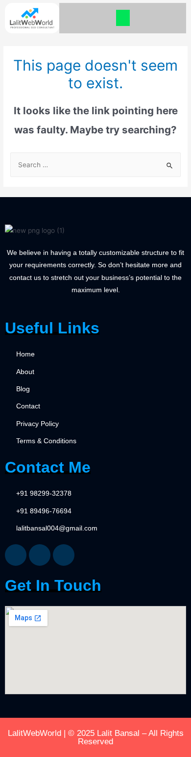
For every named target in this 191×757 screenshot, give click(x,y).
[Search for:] (95, 165)
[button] (123, 18)
